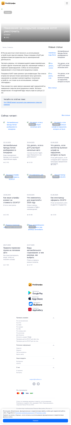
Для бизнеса (20, 335)
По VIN (18, 329)
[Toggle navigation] (67, 3)
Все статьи (52, 88)
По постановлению (22, 321)
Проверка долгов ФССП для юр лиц (27, 341)
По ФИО (18, 325)
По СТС (18, 323)
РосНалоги (19, 361)
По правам (19, 327)
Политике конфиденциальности (25, 413)
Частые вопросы (21, 352)
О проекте (19, 370)
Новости (18, 348)
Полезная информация (37, 177)
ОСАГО (32, 124)
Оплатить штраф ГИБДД (23, 337)
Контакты (19, 372)
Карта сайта (20, 354)
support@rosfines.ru (36, 379)
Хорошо (35, 420)
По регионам (20, 333)
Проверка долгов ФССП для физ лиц (27, 339)
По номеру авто (21, 331)
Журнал (18, 350)
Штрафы (7, 12)
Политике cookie (41, 413)
